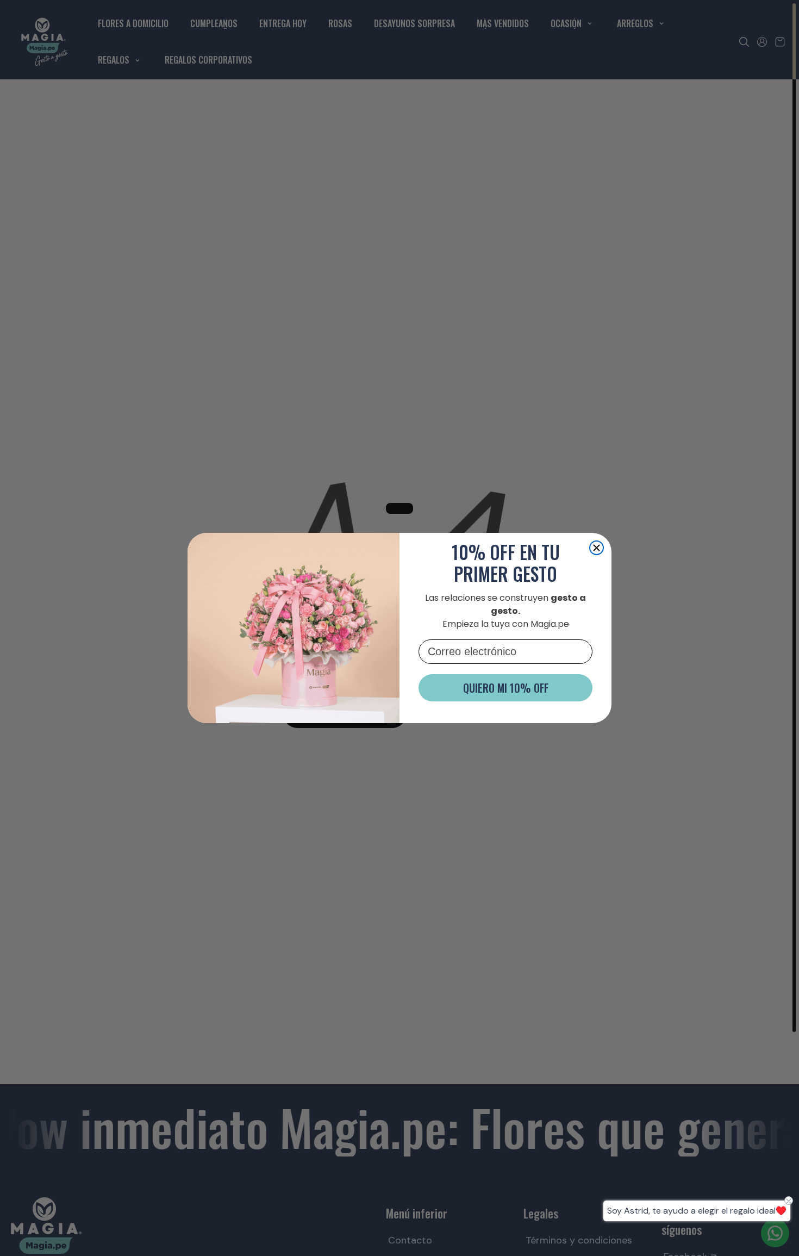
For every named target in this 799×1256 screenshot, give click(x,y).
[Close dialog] (596, 548)
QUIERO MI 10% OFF (505, 688)
